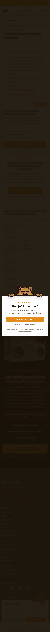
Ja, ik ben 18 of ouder (25, 319)
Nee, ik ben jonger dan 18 (25, 324)
